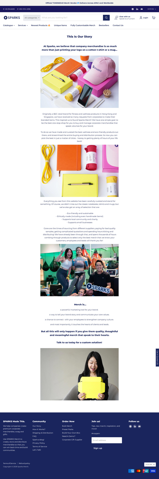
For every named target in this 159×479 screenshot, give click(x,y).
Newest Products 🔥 (40, 25)
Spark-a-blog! (38, 440)
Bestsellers (104, 25)
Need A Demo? (68, 436)
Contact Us (118, 25)
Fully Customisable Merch (83, 25)
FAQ (34, 436)
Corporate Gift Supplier (72, 440)
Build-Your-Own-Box (71, 433)
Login (145, 18)
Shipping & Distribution (43, 433)
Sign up (98, 448)
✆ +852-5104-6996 (23, 9)
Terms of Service (40, 446)
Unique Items (60, 25)
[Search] (106, 18)
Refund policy (24, 463)
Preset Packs (67, 429)
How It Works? (39, 429)
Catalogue (8, 25)
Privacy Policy (39, 443)
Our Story (37, 426)
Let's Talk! (37, 450)
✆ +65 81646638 (9, 9)
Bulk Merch (67, 426)
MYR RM (151, 9)
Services (22, 25)
